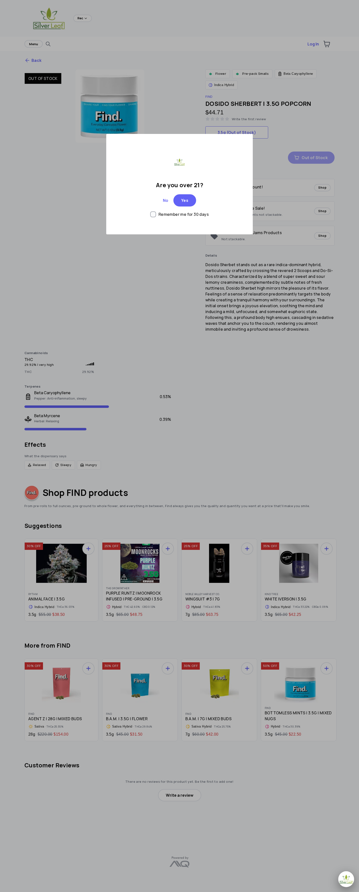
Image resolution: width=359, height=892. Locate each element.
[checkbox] (179, 214)
